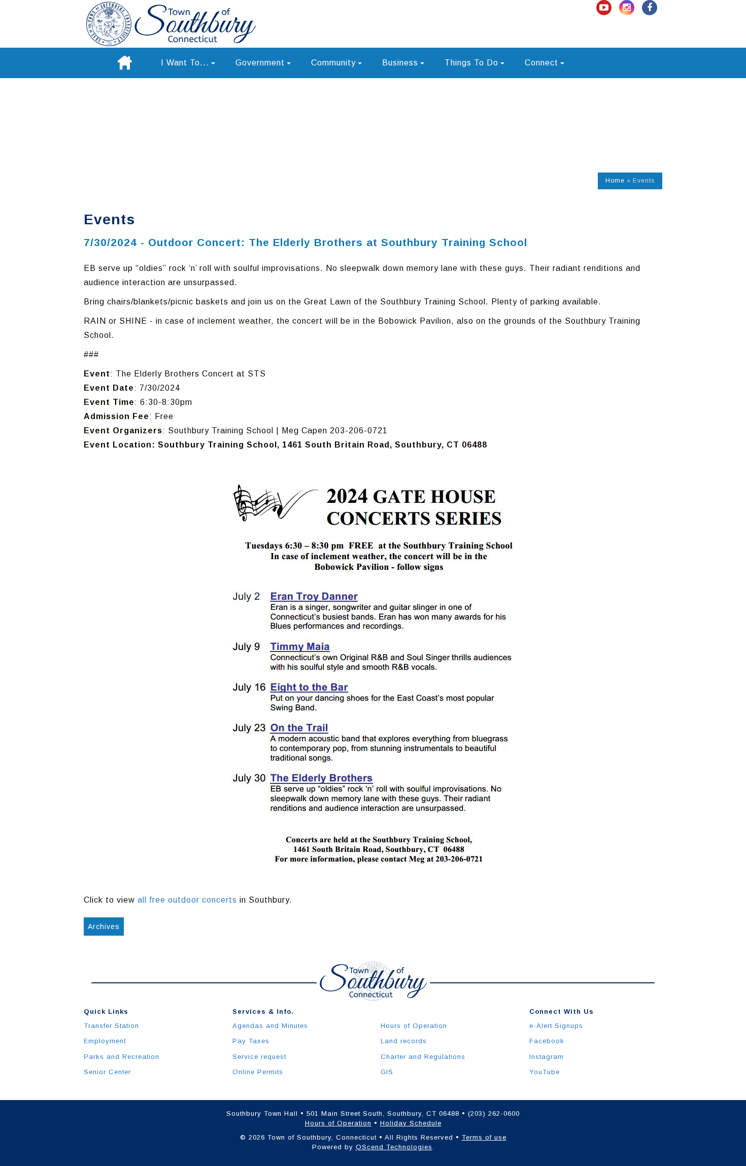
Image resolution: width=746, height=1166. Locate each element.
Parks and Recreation (121, 1056)
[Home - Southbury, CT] (171, 24)
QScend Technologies (394, 1147)
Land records (404, 1041)
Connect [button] (541, 62)
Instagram (546, 1056)
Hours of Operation (414, 1026)
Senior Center (107, 1072)
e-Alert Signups (556, 1026)
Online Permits (257, 1072)
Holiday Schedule (411, 1123)
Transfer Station (111, 1026)
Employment (105, 1041)
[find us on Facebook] (649, 8)
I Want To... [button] (185, 62)
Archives (104, 926)
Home (615, 180)
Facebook (546, 1041)
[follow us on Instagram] (628, 8)
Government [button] (260, 62)
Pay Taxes (250, 1041)
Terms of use (484, 1137)
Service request (259, 1056)
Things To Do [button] (471, 62)
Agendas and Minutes (270, 1026)
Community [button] (333, 62)
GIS (387, 1072)
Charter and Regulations (423, 1056)
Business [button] (400, 62)
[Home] (125, 63)
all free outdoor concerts (187, 900)
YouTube (544, 1072)
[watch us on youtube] (605, 8)
